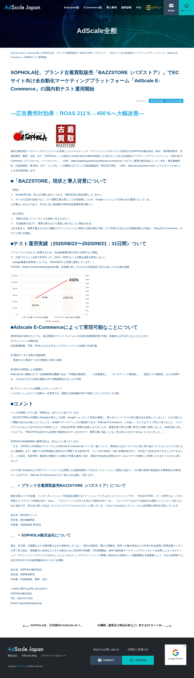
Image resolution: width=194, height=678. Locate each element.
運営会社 (12, 655)
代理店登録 (140, 660)
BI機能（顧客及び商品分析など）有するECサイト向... (131, 625)
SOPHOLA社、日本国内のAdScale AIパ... (56, 625)
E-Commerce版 (93, 7)
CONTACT (108, 660)
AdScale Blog (29, 655)
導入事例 (111, 7)
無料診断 (126, 7)
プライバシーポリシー (53, 655)
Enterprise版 (71, 7)
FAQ (138, 7)
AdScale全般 (156, 101)
